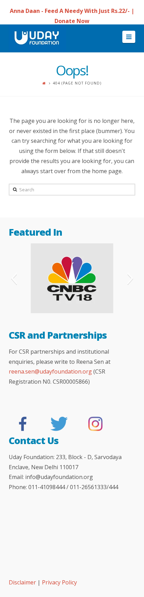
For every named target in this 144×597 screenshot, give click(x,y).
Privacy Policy (59, 582)
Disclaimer (23, 582)
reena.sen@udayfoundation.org (50, 371)
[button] (13, 278)
